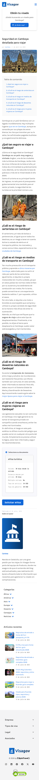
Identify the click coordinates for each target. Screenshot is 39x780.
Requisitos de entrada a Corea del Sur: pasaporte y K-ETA (25, 635)
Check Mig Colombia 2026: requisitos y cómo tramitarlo (25, 672)
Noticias (7, 616)
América (7, 598)
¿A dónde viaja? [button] (20, 25)
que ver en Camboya (17, 126)
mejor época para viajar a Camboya (17, 396)
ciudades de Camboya (11, 251)
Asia (5, 601)
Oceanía (7, 609)
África (6, 594)
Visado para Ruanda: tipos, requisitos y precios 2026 (24, 694)
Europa (7, 605)
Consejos (8, 613)
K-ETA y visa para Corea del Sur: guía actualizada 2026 (24, 647)
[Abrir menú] (35, 4)
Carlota (7, 47)
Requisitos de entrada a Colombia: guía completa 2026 (25, 659)
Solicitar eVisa (13, 502)
